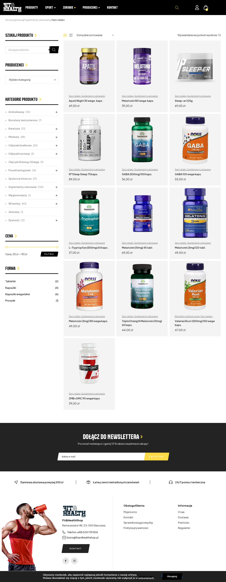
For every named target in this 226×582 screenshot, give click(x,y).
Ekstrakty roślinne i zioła (187, 316)
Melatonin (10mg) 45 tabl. (137, 247)
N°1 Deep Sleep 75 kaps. (83, 174)
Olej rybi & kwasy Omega (23, 162)
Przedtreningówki (19, 170)
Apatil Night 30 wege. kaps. (86, 100)
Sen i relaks (75, 96)
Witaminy (14, 203)
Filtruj (49, 254)
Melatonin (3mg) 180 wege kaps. (88, 321)
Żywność (13, 220)
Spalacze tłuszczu (20, 178)
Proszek (10, 300)
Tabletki (10, 281)
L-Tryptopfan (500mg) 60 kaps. (88, 247)
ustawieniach (146, 578)
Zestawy (13, 211)
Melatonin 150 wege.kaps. (138, 100)
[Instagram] (74, 560)
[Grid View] (65, 35)
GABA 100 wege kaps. (188, 174)
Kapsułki (10, 287)
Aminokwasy (16, 111)
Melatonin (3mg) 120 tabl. (190, 247)
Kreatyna (14, 128)
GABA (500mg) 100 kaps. (137, 174)
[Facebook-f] (65, 560)
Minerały (13, 136)
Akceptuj (172, 576)
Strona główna (14, 19)
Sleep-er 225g (184, 100)
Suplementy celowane (37, 19)
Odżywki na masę (19, 153)
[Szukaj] (53, 49)
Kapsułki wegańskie (17, 294)
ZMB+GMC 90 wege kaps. (84, 398)
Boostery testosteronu (22, 120)
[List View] (71, 35)
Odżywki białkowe (20, 145)
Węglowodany (17, 195)
